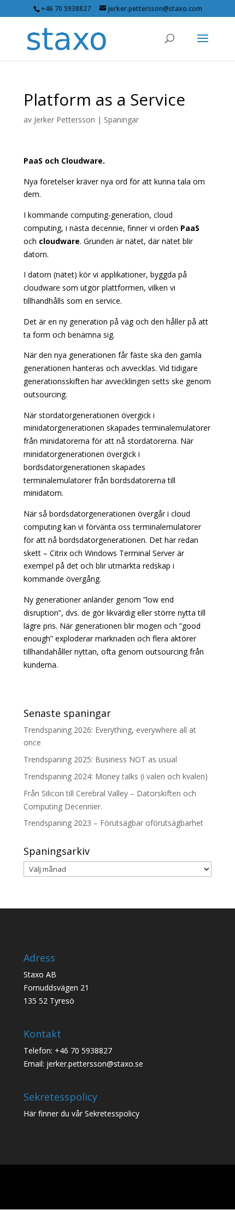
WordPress (117, 1195)
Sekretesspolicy (112, 1113)
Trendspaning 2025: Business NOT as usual (100, 759)
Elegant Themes (118, 1182)
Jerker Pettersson (64, 119)
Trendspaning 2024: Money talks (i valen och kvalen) (116, 776)
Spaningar (121, 119)
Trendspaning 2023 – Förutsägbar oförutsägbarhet (113, 823)
